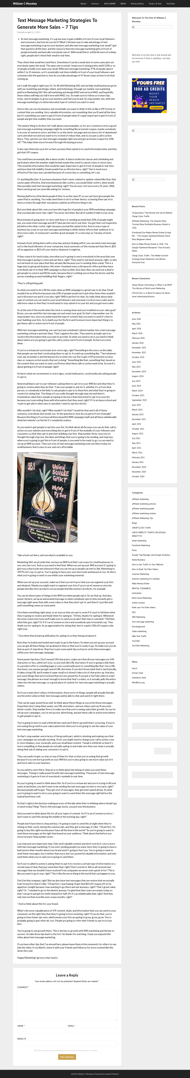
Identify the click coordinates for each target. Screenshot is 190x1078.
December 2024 (139, 371)
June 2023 (136, 405)
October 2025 (138, 357)
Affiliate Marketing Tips (142, 518)
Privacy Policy (137, 3)
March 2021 (137, 452)
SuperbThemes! (112, 1074)
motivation (136, 593)
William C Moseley (25, 3)
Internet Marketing (140, 574)
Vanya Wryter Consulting (143, 285)
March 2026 (137, 333)
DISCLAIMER (110, 3)
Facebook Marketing (141, 545)
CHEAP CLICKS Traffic (141, 527)
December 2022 (139, 419)
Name (21, 1025)
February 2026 (138, 338)
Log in (134, 668)
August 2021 (137, 433)
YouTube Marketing (140, 645)
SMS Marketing (138, 617)
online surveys (138, 602)
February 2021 (138, 457)
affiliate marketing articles (144, 503)
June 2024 (136, 385)
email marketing (139, 540)
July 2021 (136, 438)
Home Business (138, 559)
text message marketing (143, 621)
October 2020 (138, 476)
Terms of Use (155, 3)
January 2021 (138, 462)
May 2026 (136, 323)
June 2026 (136, 319)
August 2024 (137, 376)
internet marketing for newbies (146, 578)
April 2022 (136, 424)
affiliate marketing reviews (144, 513)
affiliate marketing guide (143, 508)
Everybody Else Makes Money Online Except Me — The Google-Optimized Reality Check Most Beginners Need (151, 236)
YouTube (171, 3)
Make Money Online (140, 583)
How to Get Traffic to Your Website (147, 564)
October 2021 (138, 429)
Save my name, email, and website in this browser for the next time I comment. (67, 1050)
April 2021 (136, 448)
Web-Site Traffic (139, 636)
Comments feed (139, 677)
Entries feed (137, 673)
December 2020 (139, 467)
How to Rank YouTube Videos (145, 569)
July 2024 (136, 381)
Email (71, 1025)
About (84, 3)
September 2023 (139, 400)
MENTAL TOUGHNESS (141, 588)
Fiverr (134, 550)
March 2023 (137, 409)
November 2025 (139, 352)
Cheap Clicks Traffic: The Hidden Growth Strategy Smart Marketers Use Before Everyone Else (150, 259)
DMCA (123, 3)
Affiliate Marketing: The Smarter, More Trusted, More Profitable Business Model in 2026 (151, 224)
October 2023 (138, 395)
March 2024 (137, 390)
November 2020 (139, 471)
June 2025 (136, 362)
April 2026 (136, 328)
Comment (23, 987)
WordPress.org (138, 682)
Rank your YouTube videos (144, 607)
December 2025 (139, 347)
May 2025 (136, 366)
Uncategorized (138, 626)
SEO (134, 612)
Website (21, 1038)
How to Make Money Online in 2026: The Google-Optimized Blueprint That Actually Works (151, 247)
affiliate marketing (140, 499)
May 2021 (136, 443)
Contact (95, 3)
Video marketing (139, 631)
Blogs (134, 523)
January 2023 (138, 414)
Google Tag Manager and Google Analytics (151, 555)
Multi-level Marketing (141, 598)
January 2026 (138, 343)
